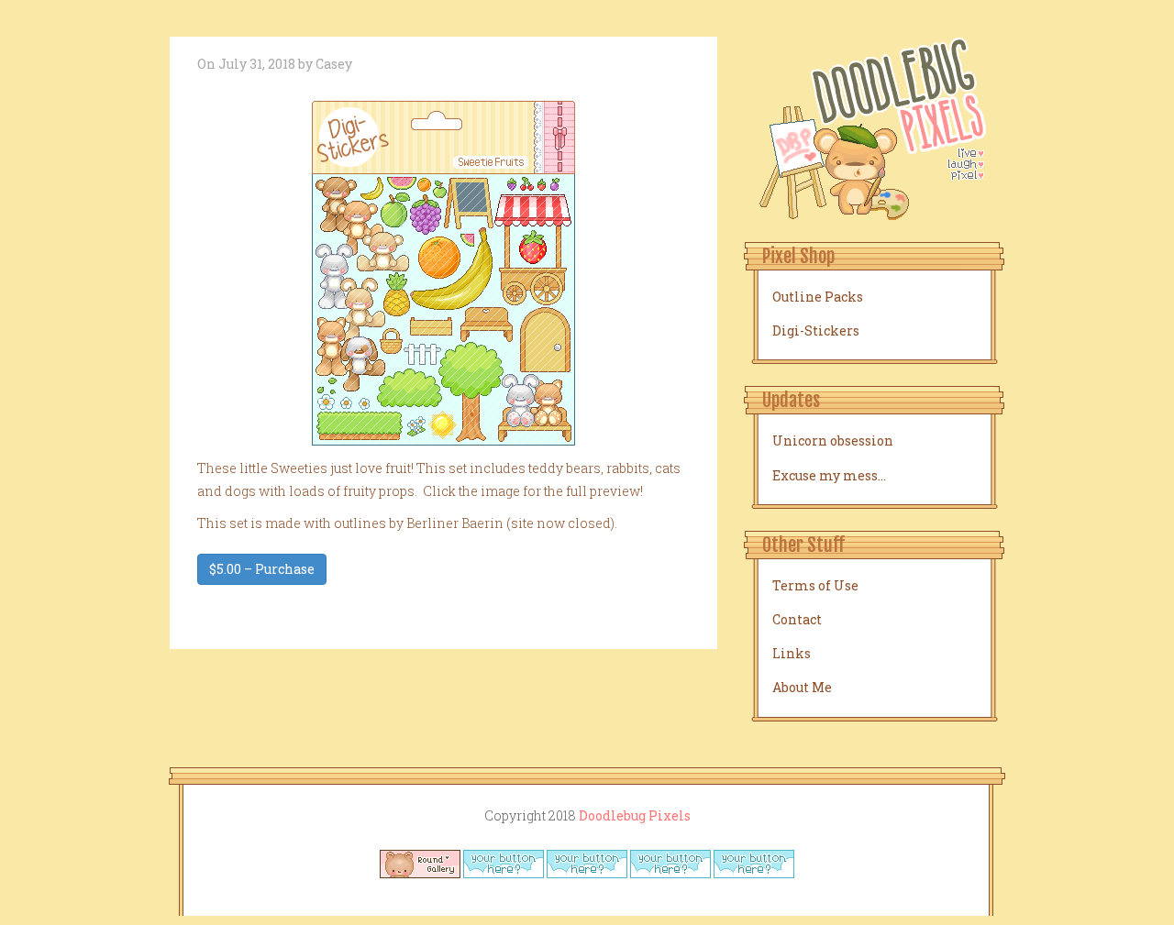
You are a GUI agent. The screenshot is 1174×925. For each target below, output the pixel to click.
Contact (797, 619)
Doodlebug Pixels (635, 815)
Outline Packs (817, 296)
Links (791, 653)
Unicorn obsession (832, 440)
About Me (802, 687)
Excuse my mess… (829, 475)
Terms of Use (815, 585)
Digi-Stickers (815, 330)
